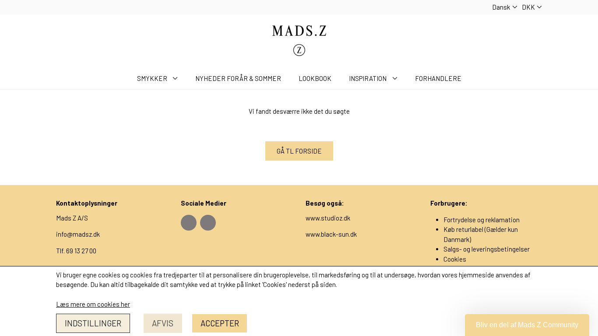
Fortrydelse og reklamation (481, 220)
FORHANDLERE (438, 78)
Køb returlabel (463, 229)
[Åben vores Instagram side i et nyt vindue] (208, 223)
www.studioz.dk (328, 218)
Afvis (162, 323)
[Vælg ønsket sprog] (504, 7)
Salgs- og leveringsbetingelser (486, 249)
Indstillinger (93, 323)
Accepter (220, 323)
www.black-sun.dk (331, 234)
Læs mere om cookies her (93, 304)
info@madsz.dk (78, 234)
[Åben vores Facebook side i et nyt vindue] (189, 223)
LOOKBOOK (315, 78)
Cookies (454, 259)
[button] (527, 325)
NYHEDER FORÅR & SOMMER (238, 78)
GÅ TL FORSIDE (299, 151)
